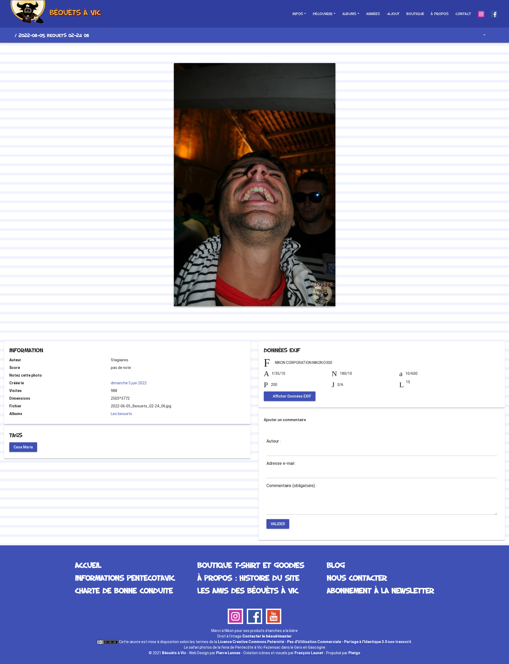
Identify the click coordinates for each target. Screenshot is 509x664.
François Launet (309, 653)
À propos (440, 13)
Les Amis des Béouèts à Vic (248, 590)
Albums (349, 13)
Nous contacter (357, 577)
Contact (463, 13)
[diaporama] (495, 35)
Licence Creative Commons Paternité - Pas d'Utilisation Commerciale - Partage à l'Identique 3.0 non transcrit (314, 642)
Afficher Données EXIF (291, 396)
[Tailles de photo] (480, 35)
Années (373, 13)
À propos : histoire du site (248, 577)
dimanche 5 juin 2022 (129, 383)
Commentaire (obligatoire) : (291, 486)
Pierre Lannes (228, 653)
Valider (278, 524)
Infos (297, 13)
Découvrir (322, 13)
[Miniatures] (254, 52)
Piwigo (354, 653)
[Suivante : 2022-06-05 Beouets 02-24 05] (273, 52)
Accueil (10, 35)
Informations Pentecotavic (125, 577)
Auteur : (273, 441)
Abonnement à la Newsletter (380, 590)
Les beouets (121, 414)
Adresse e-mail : (281, 463)
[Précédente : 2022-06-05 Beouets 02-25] (236, 52)
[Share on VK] (265, 326)
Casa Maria (23, 447)
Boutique (415, 13)
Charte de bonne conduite (124, 590)
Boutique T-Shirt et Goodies (251, 564)
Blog (336, 564)
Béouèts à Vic (174, 653)
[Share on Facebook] (245, 326)
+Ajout (393, 13)
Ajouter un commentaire (285, 420)
